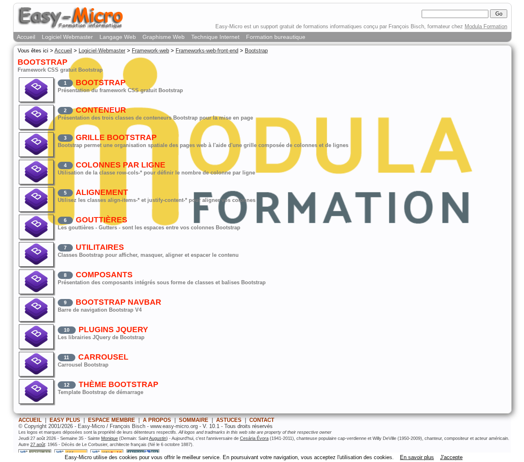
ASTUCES (229, 420)
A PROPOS (157, 420)
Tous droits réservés (248, 426)
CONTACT (261, 420)
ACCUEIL (30, 420)
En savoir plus (417, 457)
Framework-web (150, 51)
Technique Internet (215, 37)
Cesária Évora (254, 438)
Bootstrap (256, 51)
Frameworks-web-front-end (207, 51)
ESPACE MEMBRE (111, 420)
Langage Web (117, 37)
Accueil (26, 37)
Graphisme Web (163, 37)
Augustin (157, 438)
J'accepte (451, 457)
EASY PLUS (65, 420)
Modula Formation (486, 26)
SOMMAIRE (193, 420)
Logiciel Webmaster (67, 37)
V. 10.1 (211, 426)
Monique (109, 438)
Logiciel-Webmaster (102, 51)
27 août (37, 444)
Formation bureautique (275, 37)
